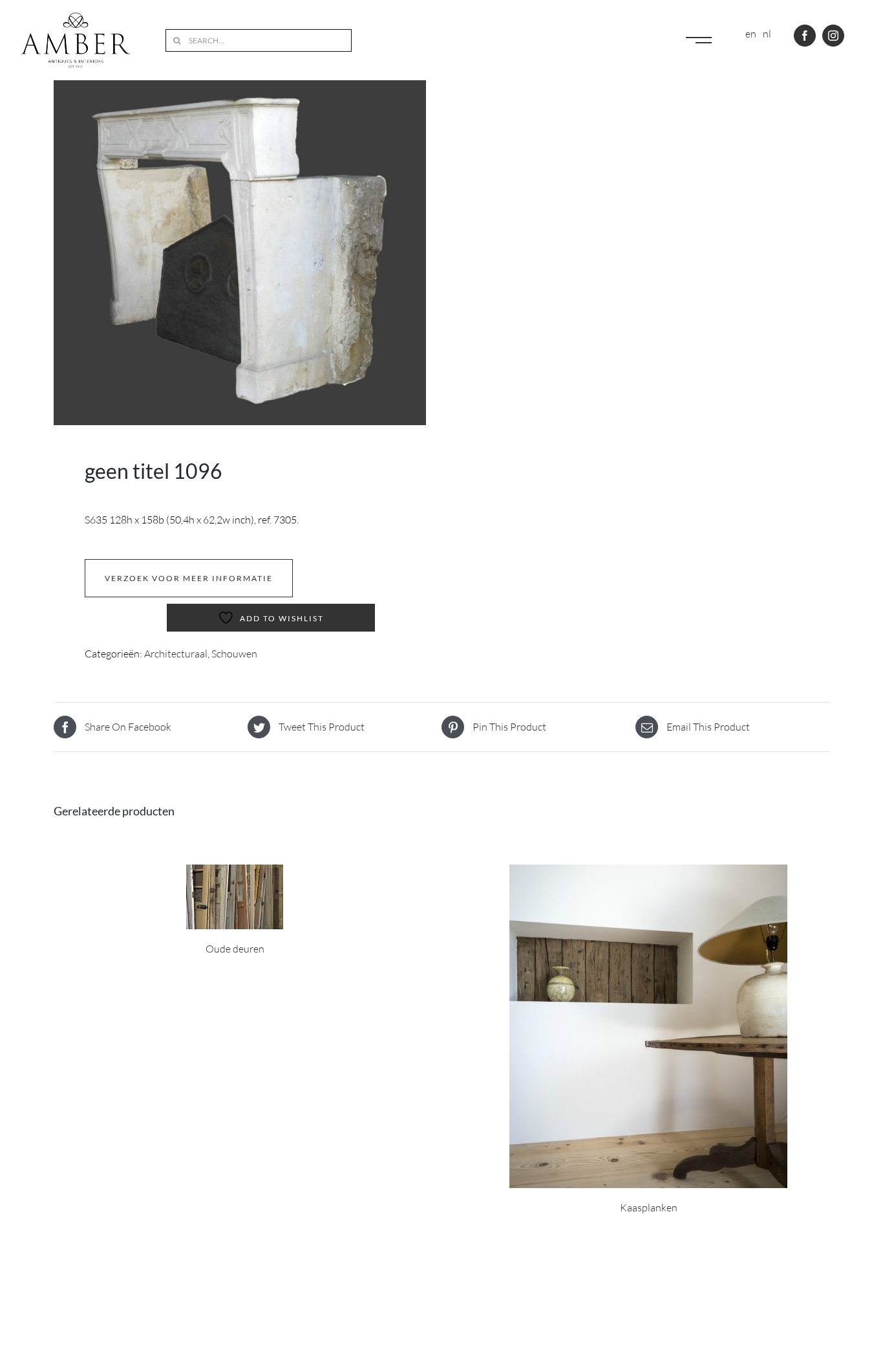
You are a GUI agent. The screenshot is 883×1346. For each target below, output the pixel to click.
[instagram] (833, 36)
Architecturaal (175, 653)
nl (767, 33)
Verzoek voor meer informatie (189, 578)
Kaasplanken (648, 1207)
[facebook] (805, 36)
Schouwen (234, 653)
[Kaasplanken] (648, 1026)
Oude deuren (235, 948)
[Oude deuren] (234, 897)
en (750, 33)
